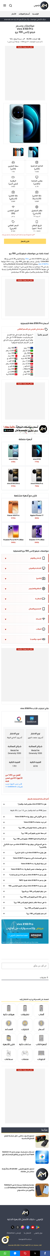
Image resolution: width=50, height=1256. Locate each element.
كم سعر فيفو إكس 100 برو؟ (36, 913)
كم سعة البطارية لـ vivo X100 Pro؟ (33, 863)
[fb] (27, 1227)
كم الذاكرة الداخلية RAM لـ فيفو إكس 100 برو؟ (29, 839)
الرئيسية (35, 14)
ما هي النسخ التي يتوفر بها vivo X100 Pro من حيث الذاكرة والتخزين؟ (25, 846)
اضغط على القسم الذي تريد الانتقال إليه (34, 999)
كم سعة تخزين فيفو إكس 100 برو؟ (33, 833)
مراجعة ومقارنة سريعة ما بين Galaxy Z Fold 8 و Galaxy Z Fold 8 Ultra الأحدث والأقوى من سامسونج (19, 1187)
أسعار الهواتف (24, 14)
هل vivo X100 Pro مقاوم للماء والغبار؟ (32, 804)
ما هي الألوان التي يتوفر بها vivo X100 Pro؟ (30, 816)
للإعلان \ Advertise (14, 1233)
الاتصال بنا (27, 1233)
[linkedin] (15, 1253)
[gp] (37, 1227)
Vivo (27, 259)
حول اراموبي (38, 1233)
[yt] (32, 1227)
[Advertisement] (25, 74)
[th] (17, 1227)
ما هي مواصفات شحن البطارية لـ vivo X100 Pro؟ (28, 869)
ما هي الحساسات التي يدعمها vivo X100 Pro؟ (29, 858)
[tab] (31, 720)
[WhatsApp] (5, 1253)
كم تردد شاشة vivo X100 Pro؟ (35, 822)
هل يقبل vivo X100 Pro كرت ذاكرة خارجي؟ (30, 852)
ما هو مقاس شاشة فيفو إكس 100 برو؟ (32, 828)
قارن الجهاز (25, 241)
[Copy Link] (25, 1253)
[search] (10, 5)
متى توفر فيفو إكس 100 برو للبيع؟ (34, 891)
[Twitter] (35, 1253)
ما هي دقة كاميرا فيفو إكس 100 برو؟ (33, 897)
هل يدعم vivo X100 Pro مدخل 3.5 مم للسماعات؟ (27, 875)
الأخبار (13, 14)
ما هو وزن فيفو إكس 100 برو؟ (35, 908)
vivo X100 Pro (43, 264)
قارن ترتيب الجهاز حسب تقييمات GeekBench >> (14, 785)
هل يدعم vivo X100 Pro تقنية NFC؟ (32, 880)
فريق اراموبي (11, 42)
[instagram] (22, 1227)
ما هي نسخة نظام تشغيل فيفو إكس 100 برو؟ (30, 902)
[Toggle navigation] (5, 5)
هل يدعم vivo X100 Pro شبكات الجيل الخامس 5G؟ (27, 886)
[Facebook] (45, 1253)
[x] (12, 1227)
